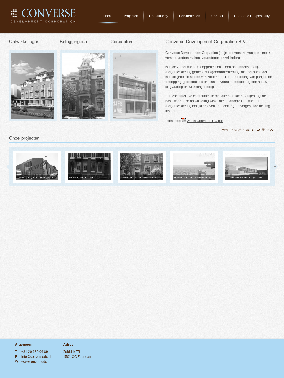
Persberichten (189, 16)
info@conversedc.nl (36, 357)
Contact (217, 16)
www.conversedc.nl (35, 362)
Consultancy (158, 16)
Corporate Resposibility (252, 16)
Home (108, 16)
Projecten (131, 16)
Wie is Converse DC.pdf (205, 121)
